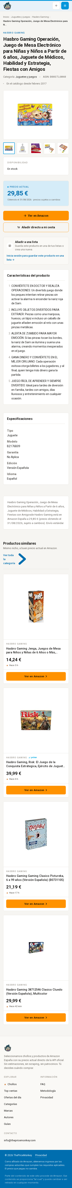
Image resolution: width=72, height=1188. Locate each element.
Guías (7, 1123)
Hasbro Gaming (40, 16)
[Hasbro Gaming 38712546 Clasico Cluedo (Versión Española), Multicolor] (36, 947)
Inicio (6, 16)
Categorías (10, 1104)
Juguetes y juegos (20, 16)
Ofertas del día (12, 1097)
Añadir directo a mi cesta (38, 227)
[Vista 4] (49, 148)
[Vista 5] (63, 148)
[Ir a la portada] (7, 6)
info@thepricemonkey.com (20, 1140)
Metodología (48, 1090)
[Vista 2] (22, 148)
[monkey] (36, 1047)
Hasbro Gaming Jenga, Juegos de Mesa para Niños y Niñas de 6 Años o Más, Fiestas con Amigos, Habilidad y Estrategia (35, 652)
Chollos (12, 1084)
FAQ (42, 1084)
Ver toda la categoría (9, 559)
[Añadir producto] (56, 5)
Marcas (8, 1110)
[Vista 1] (9, 148)
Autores (8, 1117)
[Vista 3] (36, 148)
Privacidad (46, 1097)
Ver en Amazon (38, 215)
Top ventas (10, 1090)
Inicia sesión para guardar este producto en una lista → (35, 257)
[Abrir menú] (65, 5)
